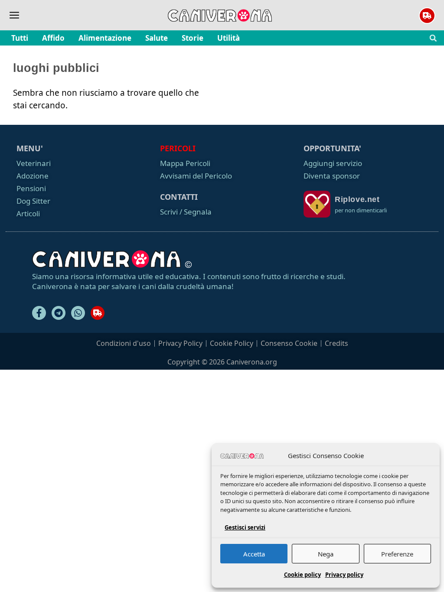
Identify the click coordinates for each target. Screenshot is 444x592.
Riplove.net (357, 199)
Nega (325, 554)
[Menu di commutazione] (14, 15)
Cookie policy (302, 575)
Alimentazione (104, 38)
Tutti (19, 38)
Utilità (228, 38)
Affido (53, 38)
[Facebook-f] (39, 313)
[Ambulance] (97, 313)
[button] (433, 38)
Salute (156, 38)
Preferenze (397, 554)
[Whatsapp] (78, 313)
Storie (192, 38)
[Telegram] (58, 313)
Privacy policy (344, 575)
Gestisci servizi (245, 527)
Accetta (254, 554)
